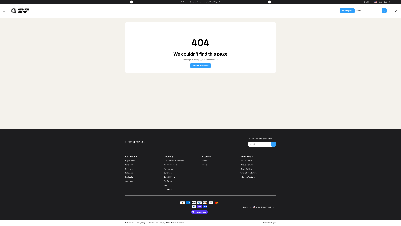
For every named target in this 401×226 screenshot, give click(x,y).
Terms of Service (152, 223)
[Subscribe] (273, 144)
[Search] (384, 10)
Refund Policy (129, 223)
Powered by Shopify (269, 223)
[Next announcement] (269, 2)
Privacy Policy (140, 223)
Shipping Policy (164, 223)
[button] (5, 10)
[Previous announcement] (131, 2)
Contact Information (177, 223)
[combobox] (369, 10)
